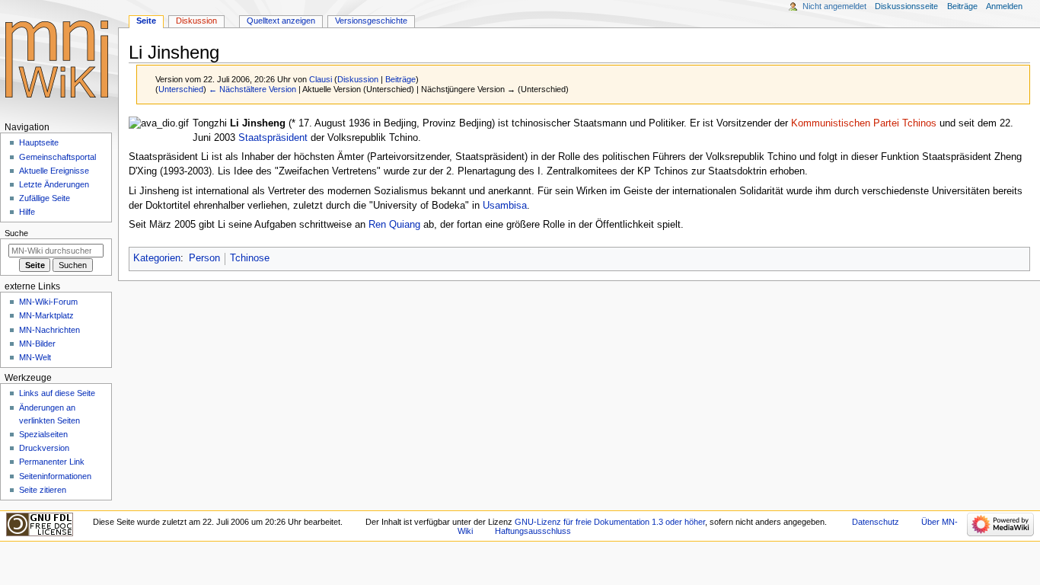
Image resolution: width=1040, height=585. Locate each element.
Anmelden (1004, 6)
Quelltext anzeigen (281, 20)
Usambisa (505, 205)
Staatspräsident (273, 138)
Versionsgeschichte (371, 20)
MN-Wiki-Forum (48, 301)
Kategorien (156, 258)
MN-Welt (35, 357)
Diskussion (357, 79)
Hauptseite (39, 142)
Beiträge (400, 79)
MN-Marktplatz (46, 315)
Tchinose (250, 258)
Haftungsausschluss (533, 530)
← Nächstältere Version (252, 89)
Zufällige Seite (44, 198)
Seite (146, 20)
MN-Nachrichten (49, 329)
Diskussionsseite (906, 6)
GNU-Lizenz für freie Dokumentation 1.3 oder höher (610, 521)
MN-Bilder (37, 343)
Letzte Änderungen (54, 184)
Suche (16, 233)
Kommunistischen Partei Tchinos (863, 123)
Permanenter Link (52, 461)
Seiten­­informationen (55, 476)
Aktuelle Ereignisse (54, 170)
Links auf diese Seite (57, 393)
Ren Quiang (394, 224)
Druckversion (44, 447)
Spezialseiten (43, 434)
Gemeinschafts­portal (57, 156)
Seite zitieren (42, 489)
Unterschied (180, 89)
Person (204, 258)
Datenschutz (875, 521)
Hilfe (27, 211)
